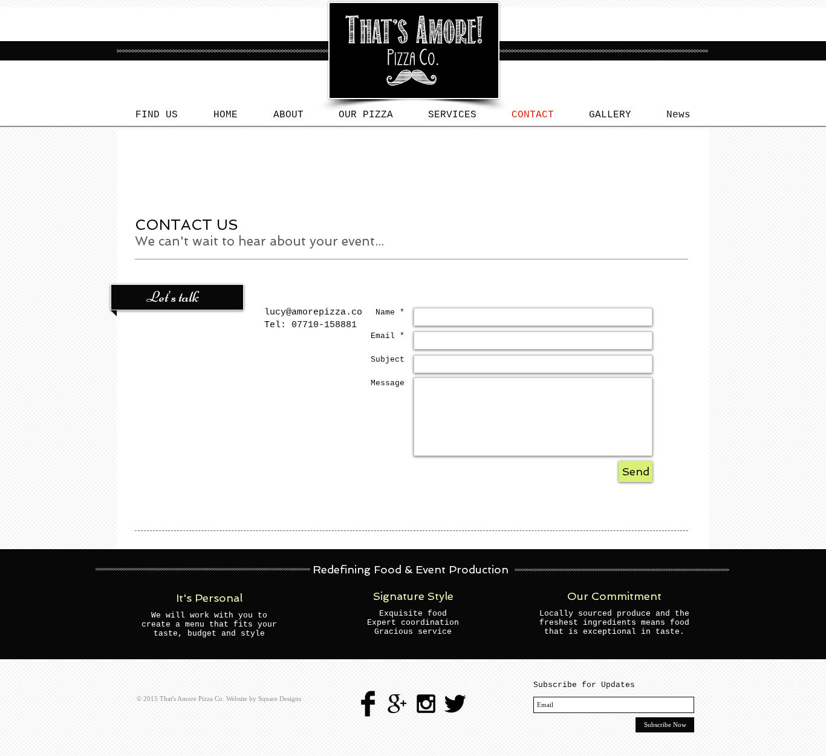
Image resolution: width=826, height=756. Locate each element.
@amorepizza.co (324, 312)
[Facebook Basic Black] (368, 704)
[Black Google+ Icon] (397, 704)
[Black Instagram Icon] (426, 704)
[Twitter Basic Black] (455, 704)
